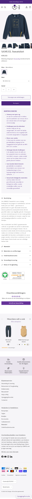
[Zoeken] (6, 7)
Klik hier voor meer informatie (9, 452)
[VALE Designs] (16, 7)
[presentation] (17, 344)
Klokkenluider (5, 389)
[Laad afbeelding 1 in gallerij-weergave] (16, 26)
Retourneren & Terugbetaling (9, 386)
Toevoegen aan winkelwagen (16, 97)
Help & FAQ (4, 394)
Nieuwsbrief (4, 392)
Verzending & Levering (7, 383)
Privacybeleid (10, 475)
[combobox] (16, 81)
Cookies (3, 475)
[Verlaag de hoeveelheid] (3, 90)
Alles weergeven (16, 321)
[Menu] (2, 7)
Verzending (17, 59)
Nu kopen (16, 103)
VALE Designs (8, 491)
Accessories (4, 419)
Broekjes (3, 416)
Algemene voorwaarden (20, 475)
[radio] (4, 72)
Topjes (3, 413)
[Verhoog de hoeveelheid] (14, 90)
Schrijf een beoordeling (16, 303)
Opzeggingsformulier (7, 397)
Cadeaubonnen (5, 422)
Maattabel (4, 424)
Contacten (4, 400)
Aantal (3, 86)
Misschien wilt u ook (16, 319)
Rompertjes (4, 411)
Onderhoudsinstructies (8, 427)
